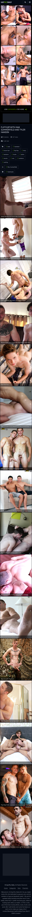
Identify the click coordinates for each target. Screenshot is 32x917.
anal (9, 146)
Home (6, 888)
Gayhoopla (11, 172)
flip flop (16, 150)
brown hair (7, 150)
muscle (5, 158)
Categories (12, 888)
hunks (14, 154)
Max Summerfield (12, 167)
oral (13, 158)
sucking (6, 162)
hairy (24, 150)
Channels (25, 888)
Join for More (14, 109)
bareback (17, 146)
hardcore (6, 154)
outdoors (21, 158)
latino (22, 154)
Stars (19, 888)
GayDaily (6, 2)
